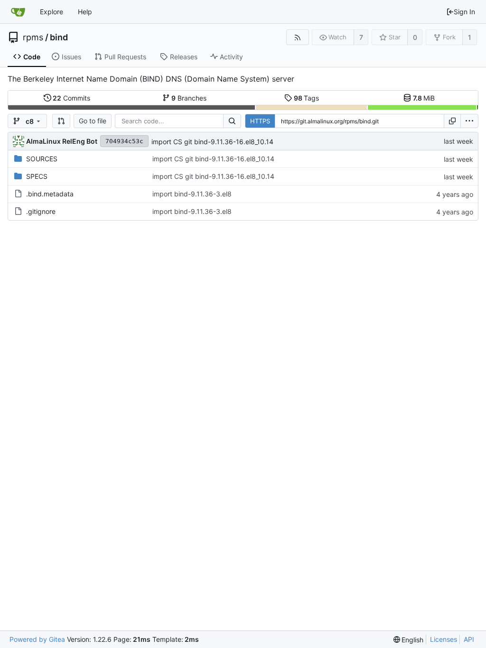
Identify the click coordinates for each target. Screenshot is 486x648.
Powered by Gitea (37, 639)
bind (59, 37)
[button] (61, 121)
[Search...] (232, 121)
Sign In (464, 12)
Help (85, 12)
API (469, 639)
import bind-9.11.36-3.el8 (192, 194)
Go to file (92, 121)
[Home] (18, 11)
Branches (188, 98)
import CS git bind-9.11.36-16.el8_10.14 (212, 142)
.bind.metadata (50, 194)
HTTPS (260, 121)
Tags (306, 98)
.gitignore (41, 211)
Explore (51, 12)
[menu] (469, 121)
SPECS (36, 176)
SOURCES (41, 159)
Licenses (443, 639)
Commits (71, 98)
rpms (33, 37)
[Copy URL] (452, 121)
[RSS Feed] (297, 37)
